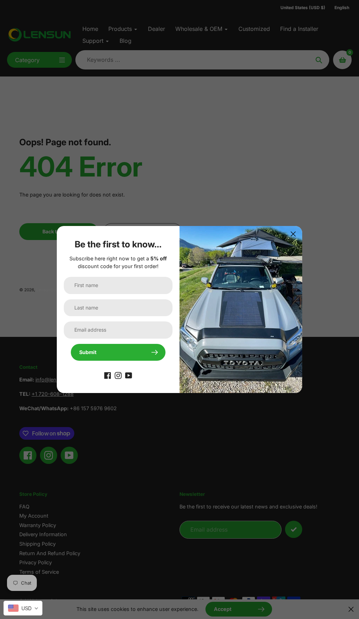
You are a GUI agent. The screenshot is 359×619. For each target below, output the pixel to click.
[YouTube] (128, 375)
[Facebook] (107, 375)
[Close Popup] (293, 233)
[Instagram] (118, 375)
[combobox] (23, 608)
